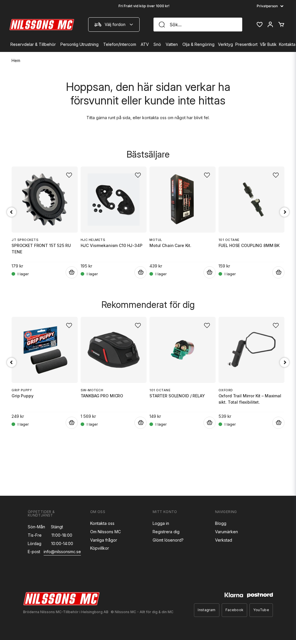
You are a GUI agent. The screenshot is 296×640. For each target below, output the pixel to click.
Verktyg (225, 44)
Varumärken (226, 531)
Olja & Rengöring (198, 44)
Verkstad (223, 540)
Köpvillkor (99, 548)
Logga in (161, 523)
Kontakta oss (102, 523)
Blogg (220, 523)
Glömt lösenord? (168, 540)
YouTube (261, 610)
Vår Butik (268, 44)
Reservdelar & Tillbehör (33, 44)
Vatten (172, 44)
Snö (157, 44)
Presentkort (246, 44)
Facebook (234, 610)
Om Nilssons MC (105, 531)
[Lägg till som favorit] (259, 24)
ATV (145, 44)
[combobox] (114, 24)
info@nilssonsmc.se (62, 551)
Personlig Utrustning (79, 44)
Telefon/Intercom (119, 44)
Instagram (206, 610)
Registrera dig (166, 531)
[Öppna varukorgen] (281, 24)
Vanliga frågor (103, 540)
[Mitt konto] (270, 24)
